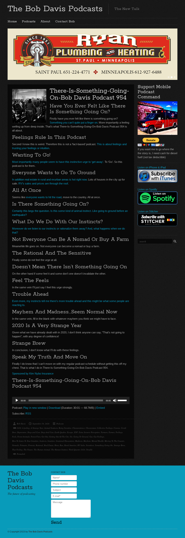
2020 (19, 428)
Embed (100, 407)
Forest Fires (35, 436)
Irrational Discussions (65, 441)
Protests (31, 445)
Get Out (45, 436)
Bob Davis (21, 423)
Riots (57, 445)
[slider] (123, 400)
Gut (90, 436)
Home (12, 21)
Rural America (70, 445)
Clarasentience (78, 428)
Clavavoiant (91, 428)
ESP (76, 432)
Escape (70, 432)
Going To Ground (81, 436)
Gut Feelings (99, 436)
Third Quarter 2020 (77, 449)
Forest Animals (23, 436)
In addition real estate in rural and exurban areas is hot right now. (49, 179)
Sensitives (90, 445)
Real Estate (48, 445)
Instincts (43, 441)
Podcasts (28, 21)
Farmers (104, 432)
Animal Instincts (51, 428)
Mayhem (87, 441)
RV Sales (81, 445)
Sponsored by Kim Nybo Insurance (32, 373)
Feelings (119, 432)
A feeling (26, 428)
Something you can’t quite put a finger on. (74, 122)
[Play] (17, 400)
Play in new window (34, 407)
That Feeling (17, 449)
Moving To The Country (114, 441)
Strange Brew (119, 445)
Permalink (21, 454)
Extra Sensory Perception (89, 432)
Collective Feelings (105, 428)
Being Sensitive (65, 428)
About (45, 21)
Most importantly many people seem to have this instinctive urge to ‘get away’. (58, 161)
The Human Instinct (59, 449)
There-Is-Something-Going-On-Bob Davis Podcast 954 (89, 94)
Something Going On (104, 445)
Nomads (15, 445)
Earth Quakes (60, 432)
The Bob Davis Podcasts (55, 9)
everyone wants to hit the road (43, 197)
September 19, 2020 (41, 423)
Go (71, 436)
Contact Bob (65, 21)
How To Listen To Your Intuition (25, 441)
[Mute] (115, 400)
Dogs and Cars (33, 432)
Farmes (112, 432)
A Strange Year (37, 428)
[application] (71, 400)
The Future (28, 449)
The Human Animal (42, 449)
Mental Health (98, 441)
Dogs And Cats (47, 432)
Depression (21, 432)
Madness (78, 441)
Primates (23, 445)
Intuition (51, 441)
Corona (117, 428)
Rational (39, 445)
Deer (14, 432)
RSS (28, 413)
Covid (123, 428)
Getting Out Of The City (59, 436)
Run (61, 445)
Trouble (89, 449)
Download (54, 407)
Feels (14, 436)
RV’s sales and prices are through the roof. (43, 183)
